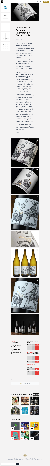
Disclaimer (36, 458)
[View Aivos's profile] (32, 428)
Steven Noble (14, 357)
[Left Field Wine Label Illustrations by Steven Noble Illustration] (34, 410)
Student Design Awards (38, 459)
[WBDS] (3, 44)
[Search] (38, 1)
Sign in (41, 1)
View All (36, 394)
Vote (37, 344)
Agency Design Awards (12, 459)
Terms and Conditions (30, 458)
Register (46, 1)
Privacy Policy (14, 458)
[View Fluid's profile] (22, 428)
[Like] (37, 5)
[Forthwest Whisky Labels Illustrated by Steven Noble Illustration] (15, 401)
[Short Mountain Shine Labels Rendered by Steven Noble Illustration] (15, 410)
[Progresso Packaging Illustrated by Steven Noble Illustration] (25, 410)
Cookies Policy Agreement (21, 458)
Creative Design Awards (29, 459)
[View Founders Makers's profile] (22, 438)
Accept (17, 463)
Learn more (9, 463)
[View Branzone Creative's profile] (12, 428)
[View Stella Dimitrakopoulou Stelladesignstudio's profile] (12, 438)
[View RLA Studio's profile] (32, 438)
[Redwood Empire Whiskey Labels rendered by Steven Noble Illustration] (25, 401)
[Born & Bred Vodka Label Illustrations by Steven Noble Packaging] (34, 401)
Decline (13, 463)
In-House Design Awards (20, 459)
